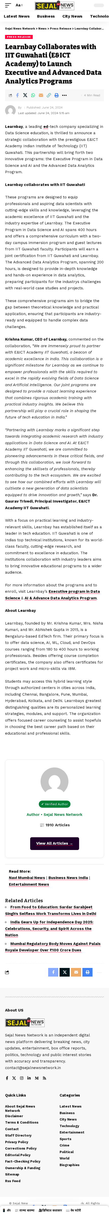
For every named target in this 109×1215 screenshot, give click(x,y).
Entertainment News (29, 884)
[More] (64, 95)
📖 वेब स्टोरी (73, 1210)
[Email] (40, 95)
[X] (14, 1078)
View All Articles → (54, 843)
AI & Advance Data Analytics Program (61, 598)
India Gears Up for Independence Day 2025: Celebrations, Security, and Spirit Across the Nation (49, 928)
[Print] (56, 95)
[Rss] (44, 1078)
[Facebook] (7, 1078)
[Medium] (36, 1078)
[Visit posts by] (10, 110)
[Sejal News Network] (54, 5)
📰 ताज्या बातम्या (24, 1210)
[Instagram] (21, 1078)
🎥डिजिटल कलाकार (50, 1210)
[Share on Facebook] (17, 95)
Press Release (19, 36)
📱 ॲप (6, 1210)
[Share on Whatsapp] (33, 95)
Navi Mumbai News (27, 877)
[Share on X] (25, 95)
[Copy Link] (48, 95)
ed (45, 126)
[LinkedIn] (29, 1078)
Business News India (68, 877)
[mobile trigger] (9, 5)
